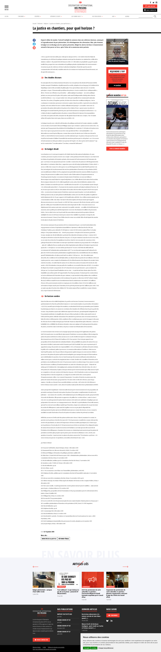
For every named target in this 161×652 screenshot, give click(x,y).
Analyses (46, 23)
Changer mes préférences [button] (105, 648)
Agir (113, 16)
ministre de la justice (49, 539)
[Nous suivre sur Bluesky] (107, 621)
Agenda (127, 16)
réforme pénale (64, 539)
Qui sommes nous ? (76, 16)
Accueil (6, 16)
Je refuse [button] (94, 648)
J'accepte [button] (86, 648)
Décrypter (37, 16)
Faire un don (151, 6)
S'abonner (113, 615)
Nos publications (96, 16)
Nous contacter (151, 10)
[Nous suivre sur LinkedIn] (112, 621)
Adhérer (118, 85)
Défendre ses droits (55, 16)
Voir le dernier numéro (117, 149)
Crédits (44, 647)
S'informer (39, 23)
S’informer (21, 16)
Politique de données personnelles (56, 647)
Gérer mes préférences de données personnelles (44, 649)
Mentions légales (37, 647)
